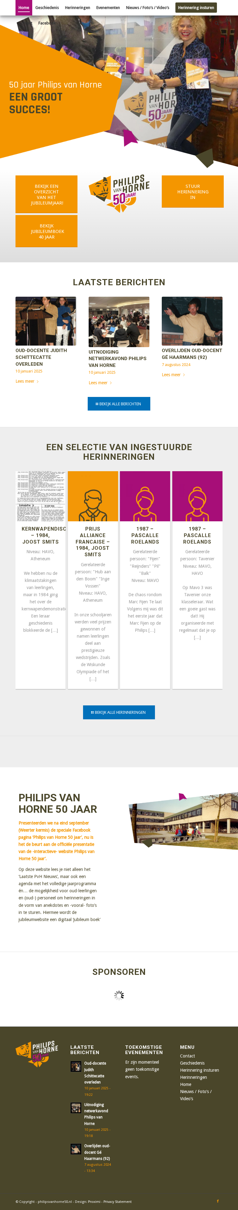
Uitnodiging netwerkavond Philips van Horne (118, 358)
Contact (187, 1055)
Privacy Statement (118, 1202)
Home (185, 1084)
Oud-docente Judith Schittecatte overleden (41, 357)
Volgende (213, 330)
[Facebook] (218, 1201)
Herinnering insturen (199, 1070)
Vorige (24, 330)
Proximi (94, 1202)
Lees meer (24, 381)
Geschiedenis (192, 1063)
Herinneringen (193, 1077)
